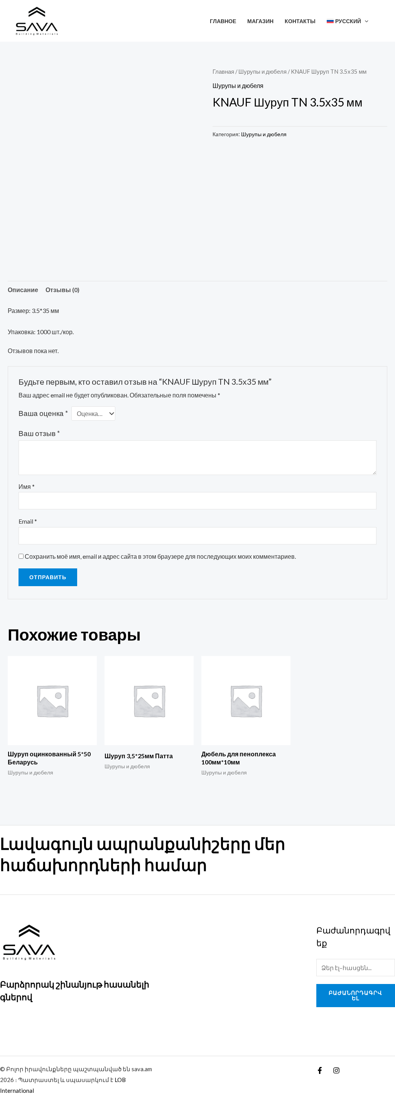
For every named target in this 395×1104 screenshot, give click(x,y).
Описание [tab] (23, 289)
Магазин (260, 21)
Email (28, 521)
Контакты (300, 21)
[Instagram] (336, 1070)
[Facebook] (319, 1070)
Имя (27, 486)
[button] (364, 21)
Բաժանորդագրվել (355, 995)
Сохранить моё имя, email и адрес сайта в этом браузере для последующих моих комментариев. (160, 556)
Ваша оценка (43, 413)
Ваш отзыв (39, 433)
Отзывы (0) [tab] (62, 289)
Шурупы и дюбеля (262, 71)
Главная (223, 71)
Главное (223, 21)
